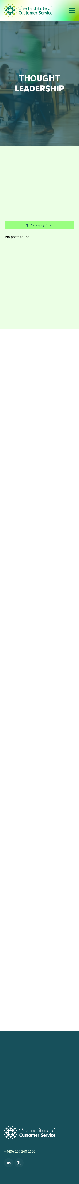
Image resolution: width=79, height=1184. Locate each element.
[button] (72, 10)
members (53, 439)
